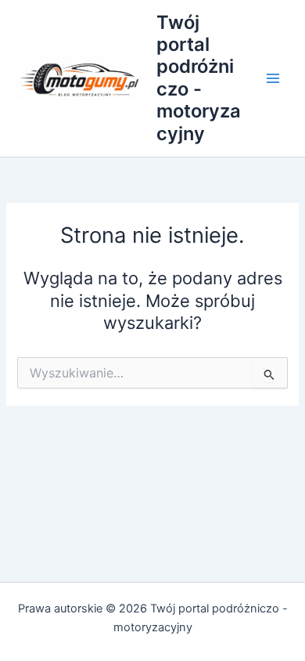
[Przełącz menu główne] (273, 78)
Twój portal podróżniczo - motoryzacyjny (198, 78)
